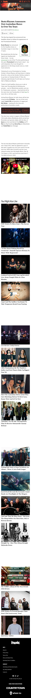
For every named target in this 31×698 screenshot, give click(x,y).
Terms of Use (5, 655)
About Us (4, 650)
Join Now (26, 110)
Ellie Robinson (16, 30)
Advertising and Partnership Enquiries (10, 666)
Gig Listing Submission (7, 669)
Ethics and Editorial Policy (8, 657)
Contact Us (5, 672)
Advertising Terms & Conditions (9, 660)
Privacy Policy (5, 652)
